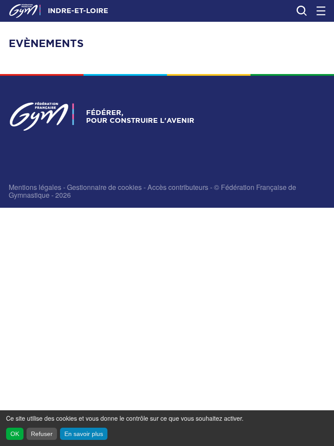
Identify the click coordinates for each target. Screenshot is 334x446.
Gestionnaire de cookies (104, 187)
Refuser (42, 433)
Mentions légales (35, 187)
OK (14, 433)
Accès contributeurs (177, 187)
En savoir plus (83, 433)
